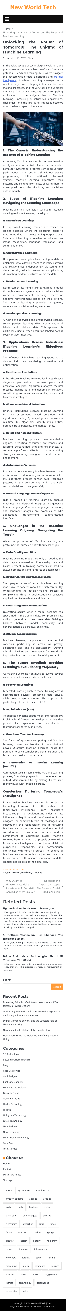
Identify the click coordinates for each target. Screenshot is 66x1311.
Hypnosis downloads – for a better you (28, 908)
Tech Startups (10, 1148)
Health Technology (13, 1104)
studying (37, 872)
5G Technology (11, 1054)
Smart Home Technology (16, 1137)
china (47, 1207)
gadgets (51, 1232)
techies (9, 1282)
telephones (43, 1282)
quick (26, 1265)
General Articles (11, 1098)
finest (53, 1223)
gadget (37, 1232)
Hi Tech (7, 1109)
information (40, 1249)
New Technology (12, 1131)
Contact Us (8, 1169)
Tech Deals (8, 1143)
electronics (11, 1223)
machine (26, 872)
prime (52, 1257)
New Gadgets (10, 1126)
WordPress (50, 1306)
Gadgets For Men (12, 1092)
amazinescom (43, 1190)
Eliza (30, 58)
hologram (52, 1240)
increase (23, 1249)
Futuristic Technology (13, 869)
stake (35, 1274)
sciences (10, 1274)
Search (7, 980)
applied (33, 1198)
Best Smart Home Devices (16, 1059)
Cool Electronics (11, 1070)
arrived (16, 872)
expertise (28, 1223)
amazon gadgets (14, 1198)
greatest (10, 1240)
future (9, 1232)
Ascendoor (27, 1306)
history (37, 1240)
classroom (11, 1215)
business (33, 1207)
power (39, 1257)
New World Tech (33, 7)
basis (20, 1207)
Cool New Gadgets (13, 1081)
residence (40, 1265)
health (23, 1240)
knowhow (11, 1257)
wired (26, 1291)
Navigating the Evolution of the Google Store (26, 1029)
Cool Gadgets (10, 1076)
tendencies (11, 1291)
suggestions (51, 1274)
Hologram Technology (15, 1115)
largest (25, 1257)
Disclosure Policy (12, 1174)
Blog (5, 1065)
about (9, 1190)
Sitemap (7, 1180)
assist (9, 1207)
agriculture (23, 1190)
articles (47, 1198)
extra (41, 1223)
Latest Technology (12, 1120)
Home (6, 1163)
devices (47, 1215)
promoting (11, 1265)
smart (24, 1274)
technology (25, 1282)
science (55, 1265)
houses (9, 1249)
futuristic (23, 1232)
